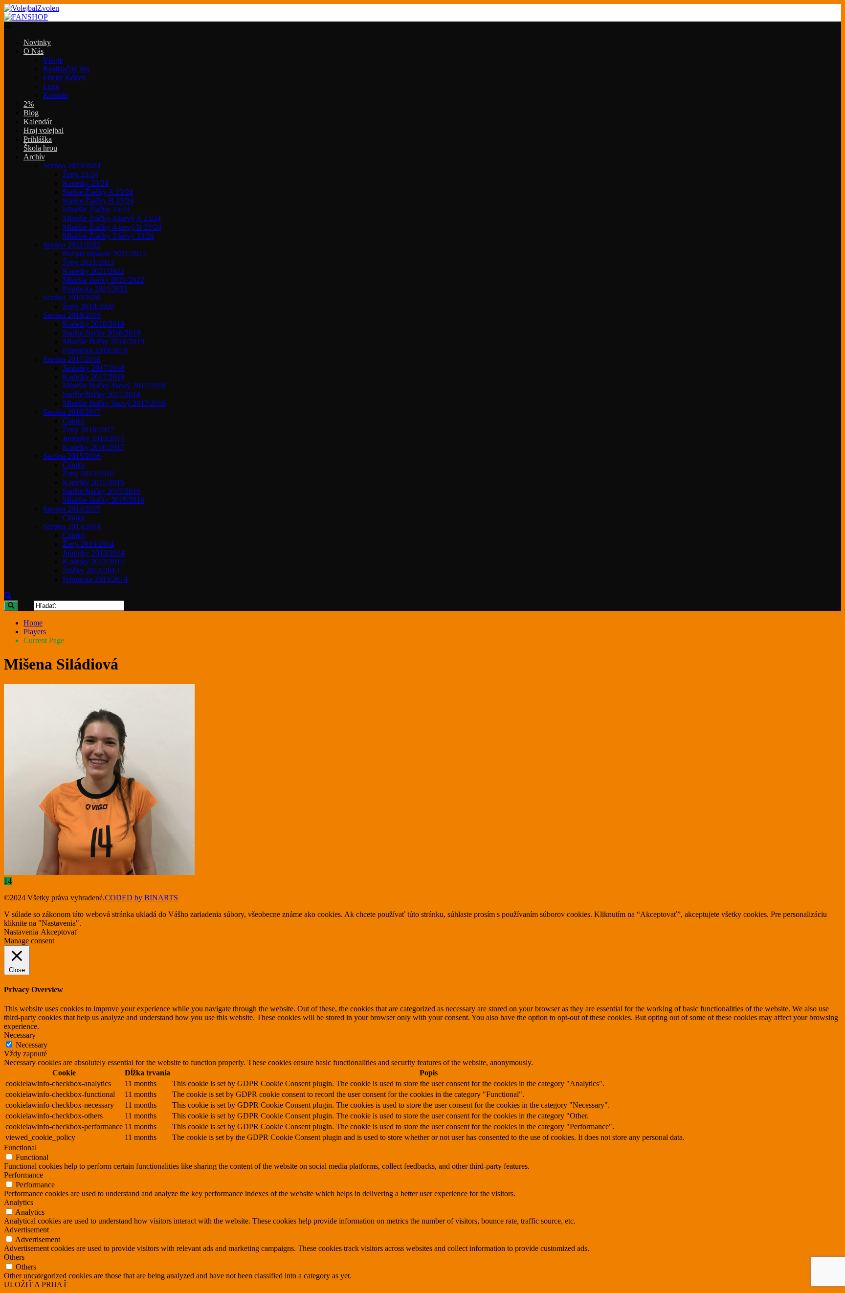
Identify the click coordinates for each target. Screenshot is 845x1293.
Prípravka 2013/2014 (95, 579)
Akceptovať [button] (59, 932)
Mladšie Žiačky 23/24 (96, 209)
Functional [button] (20, 1147)
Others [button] (14, 1257)
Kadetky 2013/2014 (93, 561)
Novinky (37, 42)
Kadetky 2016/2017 (93, 447)
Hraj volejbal (43, 130)
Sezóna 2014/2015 (72, 509)
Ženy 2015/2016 (88, 473)
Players (34, 631)
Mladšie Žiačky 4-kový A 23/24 (112, 218)
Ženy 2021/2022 (88, 262)
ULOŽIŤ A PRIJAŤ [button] (35, 1284)
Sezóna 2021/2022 (72, 245)
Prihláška (37, 139)
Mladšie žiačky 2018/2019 (103, 341)
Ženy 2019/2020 (88, 306)
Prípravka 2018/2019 (95, 350)
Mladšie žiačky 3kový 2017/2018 (114, 403)
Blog (31, 113)
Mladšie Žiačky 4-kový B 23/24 (112, 227)
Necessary (31, 1045)
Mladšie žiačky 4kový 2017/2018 (114, 385)
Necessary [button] (20, 1035)
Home (33, 623)
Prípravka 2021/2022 (95, 289)
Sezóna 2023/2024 (72, 165)
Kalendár (37, 121)
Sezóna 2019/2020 (72, 297)
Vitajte (53, 60)
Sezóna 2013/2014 (72, 526)
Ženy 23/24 (80, 174)
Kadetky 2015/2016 (93, 482)
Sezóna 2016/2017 (72, 412)
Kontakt (55, 95)
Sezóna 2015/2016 (72, 456)
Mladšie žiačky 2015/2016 (103, 500)
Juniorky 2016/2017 (94, 438)
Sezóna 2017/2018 (72, 359)
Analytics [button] (18, 1202)
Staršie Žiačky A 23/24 (98, 192)
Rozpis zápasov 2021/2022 (104, 253)
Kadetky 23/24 (86, 183)
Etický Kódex (64, 77)
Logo (51, 86)
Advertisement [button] (26, 1230)
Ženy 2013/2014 (88, 544)
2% (28, 104)
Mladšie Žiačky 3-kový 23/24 (108, 236)
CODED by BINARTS (141, 897)
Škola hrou (40, 148)
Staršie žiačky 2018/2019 (101, 333)
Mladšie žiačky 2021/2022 (103, 280)
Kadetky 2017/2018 (93, 377)
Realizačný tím (66, 69)
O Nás (33, 51)
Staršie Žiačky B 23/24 (98, 201)
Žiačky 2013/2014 (91, 570)
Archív (34, 157)
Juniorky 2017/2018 (94, 368)
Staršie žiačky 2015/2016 (101, 491)
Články (74, 421)
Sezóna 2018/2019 (72, 315)
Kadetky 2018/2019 (93, 324)
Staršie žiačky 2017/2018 (101, 394)
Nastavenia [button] (21, 932)
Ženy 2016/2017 (88, 429)
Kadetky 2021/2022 (93, 271)
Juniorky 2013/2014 (94, 553)
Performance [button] (23, 1175)
